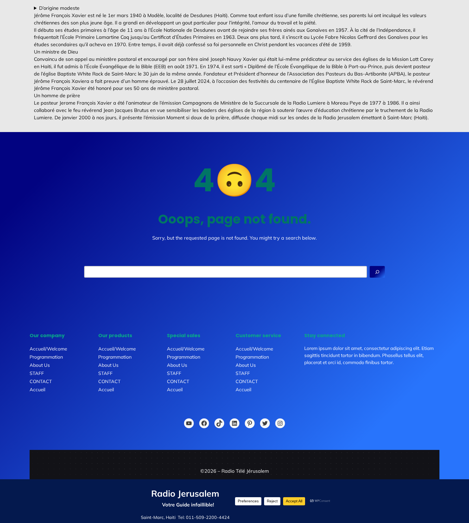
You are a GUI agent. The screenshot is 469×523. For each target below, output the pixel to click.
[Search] (377, 272)
